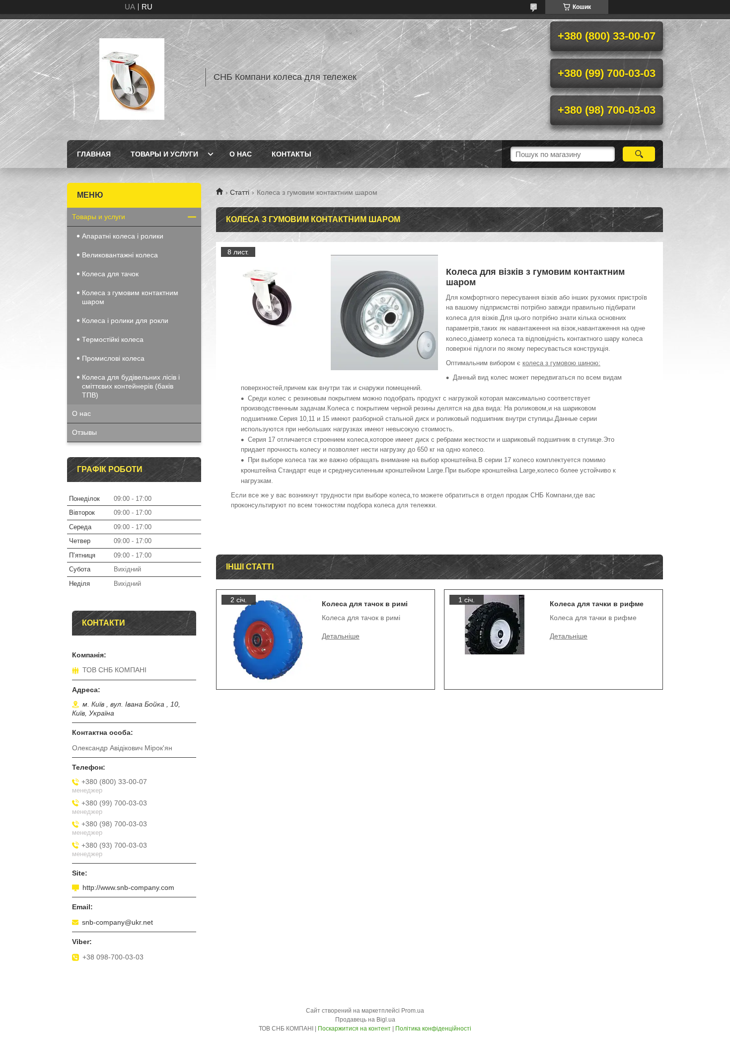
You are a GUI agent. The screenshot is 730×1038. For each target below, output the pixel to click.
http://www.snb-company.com (128, 887)
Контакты (291, 154)
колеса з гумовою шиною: (561, 363)
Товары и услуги (164, 154)
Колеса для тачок (110, 274)
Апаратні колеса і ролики (122, 236)
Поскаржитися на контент (354, 1028)
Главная (94, 154)
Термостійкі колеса (113, 339)
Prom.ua (412, 1010)
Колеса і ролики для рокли (125, 320)
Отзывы (84, 432)
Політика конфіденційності (433, 1028)
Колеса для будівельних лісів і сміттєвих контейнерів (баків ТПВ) (131, 386)
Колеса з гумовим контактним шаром (130, 297)
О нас (240, 154)
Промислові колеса (113, 358)
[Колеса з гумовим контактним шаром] (270, 296)
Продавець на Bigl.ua (365, 1019)
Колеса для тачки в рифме (597, 604)
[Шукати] (639, 154)
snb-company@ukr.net (117, 922)
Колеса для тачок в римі (365, 604)
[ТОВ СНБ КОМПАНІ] (131, 77)
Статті (239, 192)
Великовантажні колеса (120, 255)
